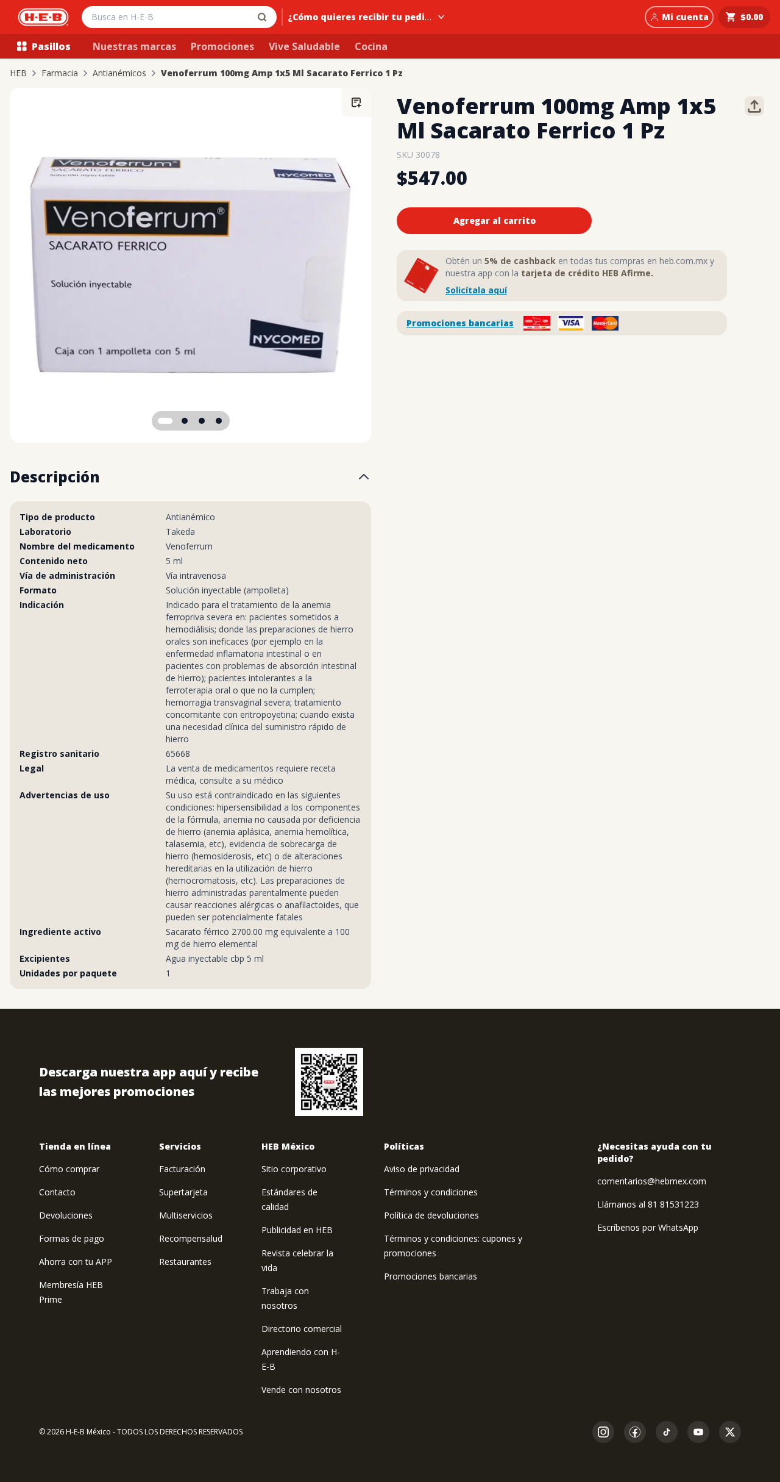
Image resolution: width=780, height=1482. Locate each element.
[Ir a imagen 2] (185, 421)
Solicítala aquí (476, 290)
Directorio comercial (301, 1328)
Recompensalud (190, 1238)
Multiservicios (186, 1215)
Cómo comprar (69, 1169)
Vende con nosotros (301, 1389)
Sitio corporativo (294, 1169)
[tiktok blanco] (667, 1432)
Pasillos (51, 46)
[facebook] (635, 1432)
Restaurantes (185, 1261)
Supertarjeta (183, 1192)
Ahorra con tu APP (75, 1261)
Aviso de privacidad (421, 1169)
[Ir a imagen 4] (219, 421)
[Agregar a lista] (356, 102)
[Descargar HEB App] (329, 1082)
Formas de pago (71, 1238)
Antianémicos (119, 73)
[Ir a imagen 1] (165, 421)
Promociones (222, 46)
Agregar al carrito (494, 220)
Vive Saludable (304, 46)
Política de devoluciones (431, 1215)
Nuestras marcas (134, 46)
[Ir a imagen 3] (202, 421)
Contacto (57, 1192)
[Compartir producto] (754, 106)
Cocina (371, 46)
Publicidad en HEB (297, 1230)
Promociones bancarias (460, 323)
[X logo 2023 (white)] (730, 1432)
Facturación (182, 1169)
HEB (18, 73)
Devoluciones (66, 1215)
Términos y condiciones (431, 1192)
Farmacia (59, 73)
